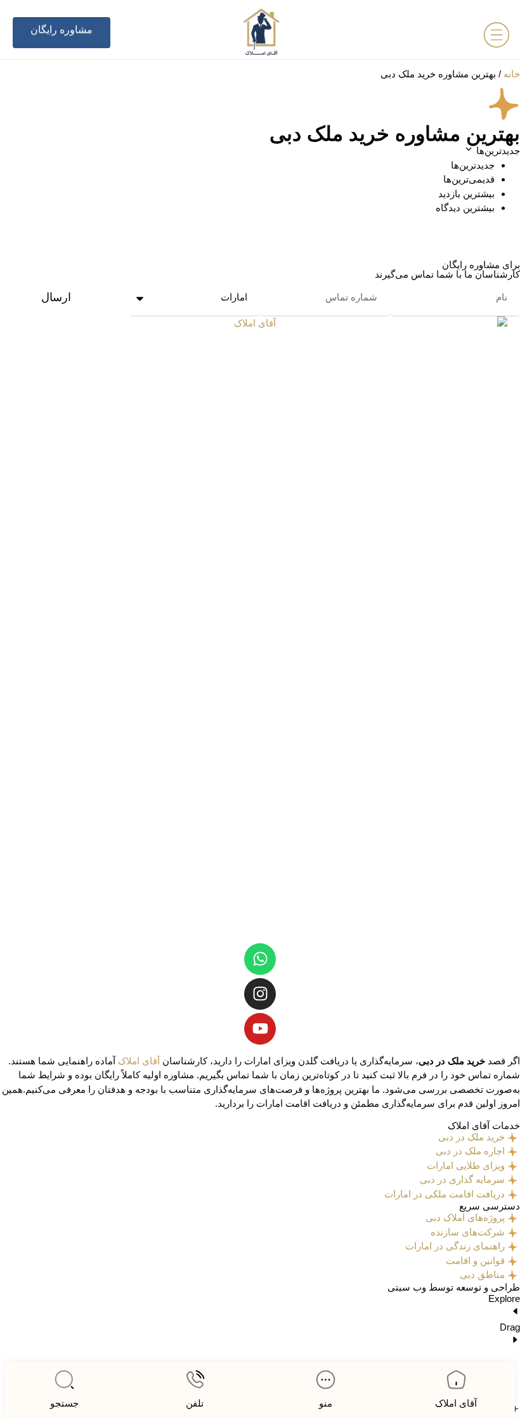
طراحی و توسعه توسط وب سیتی (453, 1287)
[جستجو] (64, 1379)
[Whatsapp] (260, 959)
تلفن (195, 1403)
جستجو (64, 1403)
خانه (512, 73)
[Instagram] (260, 994)
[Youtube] (260, 1029)
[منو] (325, 1379)
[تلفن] (195, 1379)
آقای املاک (456, 1403)
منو (325, 1403)
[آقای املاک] (456, 1379)
